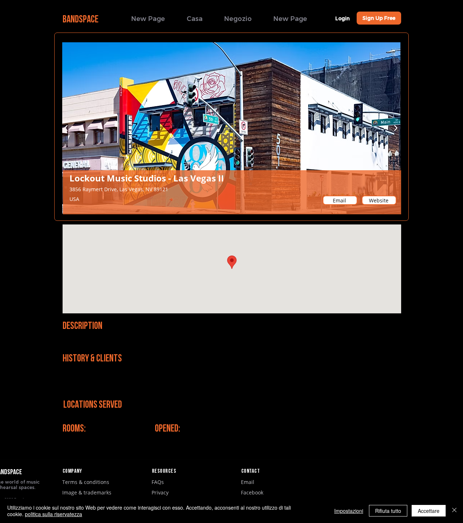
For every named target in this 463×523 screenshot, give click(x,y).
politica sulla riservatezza (53, 514)
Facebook (252, 492)
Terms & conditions (85, 482)
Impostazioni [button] (348, 510)
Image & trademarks (86, 492)
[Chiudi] (454, 510)
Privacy (160, 492)
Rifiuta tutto (388, 510)
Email (247, 482)
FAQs (158, 482)
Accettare (428, 510)
